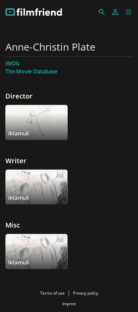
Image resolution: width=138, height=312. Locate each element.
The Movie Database (31, 71)
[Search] (102, 12)
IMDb (12, 63)
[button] (128, 12)
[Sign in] (115, 12)
